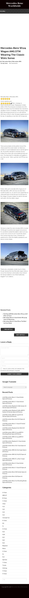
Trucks (4, 565)
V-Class (4, 571)
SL (3, 554)
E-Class (4, 520)
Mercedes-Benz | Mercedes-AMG (11, 61)
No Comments (13, 63)
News (4, 548)
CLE (3, 509)
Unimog (4, 568)
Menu (3, 11)
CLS (3, 515)
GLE (3, 540)
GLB (3, 534)
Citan (3, 503)
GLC (3, 537)
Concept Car (6, 517)
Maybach (5, 545)
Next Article (20, 335)
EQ (3, 523)
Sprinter (4, 559)
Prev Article (8, 329)
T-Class (4, 562)
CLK (3, 512)
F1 (3, 526)
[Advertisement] (14, 28)
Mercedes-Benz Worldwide (14, 5)
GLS (3, 543)
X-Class (4, 573)
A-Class (4, 492)
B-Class (4, 498)
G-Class (4, 529)
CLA (3, 506)
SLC (3, 557)
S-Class (4, 551)
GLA (3, 531)
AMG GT (4, 495)
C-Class (4, 501)
